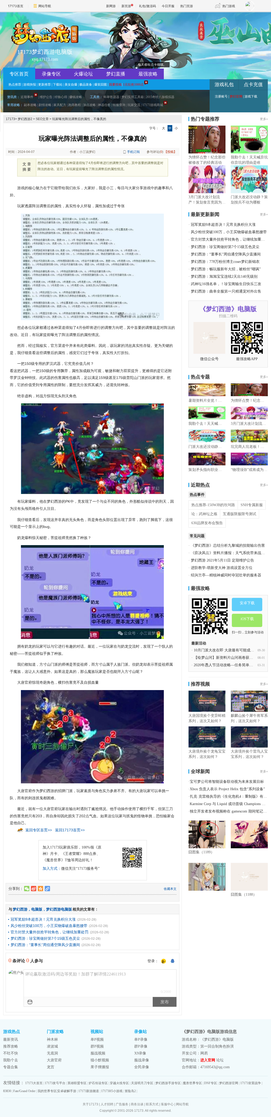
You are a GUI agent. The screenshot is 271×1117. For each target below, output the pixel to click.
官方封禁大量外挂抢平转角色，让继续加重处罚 (49, 932)
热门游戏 (228, 6)
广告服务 (122, 1104)
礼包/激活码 (147, 6)
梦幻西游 (20, 909)
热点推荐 (14, 84)
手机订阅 (133, 152)
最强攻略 (147, 74)
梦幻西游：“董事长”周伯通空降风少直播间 (45, 945)
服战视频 (98, 1053)
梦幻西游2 (25, 119)
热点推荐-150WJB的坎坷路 (213, 505)
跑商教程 (74, 105)
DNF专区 (210, 1083)
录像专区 (51, 74)
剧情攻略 (45, 105)
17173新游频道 (88, 1091)
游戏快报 (29, 84)
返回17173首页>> (70, 830)
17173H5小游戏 (112, 1091)
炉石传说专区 (98, 1083)
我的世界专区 (47, 1091)
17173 (10, 119)
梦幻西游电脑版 (59, 909)
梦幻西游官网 (228, 1083)
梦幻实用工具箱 (132, 97)
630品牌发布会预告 (207, 523)
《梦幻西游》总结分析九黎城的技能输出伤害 (228, 546)
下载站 (57, 84)
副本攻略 (30, 105)
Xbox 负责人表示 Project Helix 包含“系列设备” (227, 789)
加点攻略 (89, 105)
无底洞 (52, 1053)
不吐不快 (10, 1053)
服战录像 (141, 1060)
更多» (264, 119)
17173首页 (15, 6)
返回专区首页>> (38, 830)
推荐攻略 (10, 1046)
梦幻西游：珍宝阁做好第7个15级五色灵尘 (45, 938)
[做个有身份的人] (164, 961)
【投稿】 (170, 152)
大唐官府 (54, 1060)
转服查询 (119, 105)
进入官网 (207, 1060)
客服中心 (167, 1104)
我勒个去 (10, 1060)
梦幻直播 (115, 74)
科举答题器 (111, 97)
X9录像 (140, 1053)
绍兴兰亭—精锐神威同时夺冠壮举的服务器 (226, 575)
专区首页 (19, 74)
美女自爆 (71, 84)
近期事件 (27, 97)
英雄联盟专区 (77, 1083)
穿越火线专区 (119, 1083)
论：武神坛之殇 (204, 514)
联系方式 (152, 1104)
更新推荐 (44, 84)
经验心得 (61, 97)
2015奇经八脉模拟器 (160, 97)
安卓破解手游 (66, 1091)
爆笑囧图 (100, 84)
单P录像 (140, 1039)
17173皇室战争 (250, 1083)
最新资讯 (10, 1039)
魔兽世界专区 (192, 1083)
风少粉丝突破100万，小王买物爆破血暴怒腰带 (49, 926)
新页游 (126, 6)
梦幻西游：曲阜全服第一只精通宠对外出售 (226, 291)
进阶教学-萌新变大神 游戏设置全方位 (221, 568)
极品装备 (85, 84)
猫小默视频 (100, 1060)
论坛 (220, 1060)
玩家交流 (134, 105)
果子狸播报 (100, 1067)
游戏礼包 (224, 84)
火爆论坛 (83, 74)
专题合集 (10, 1067)
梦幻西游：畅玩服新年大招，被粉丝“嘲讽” (226, 269)
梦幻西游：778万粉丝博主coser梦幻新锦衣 (225, 262)
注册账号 (221, 96)
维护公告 (46, 97)
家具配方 (59, 105)
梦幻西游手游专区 (168, 1083)
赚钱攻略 (75, 97)
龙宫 (50, 1067)
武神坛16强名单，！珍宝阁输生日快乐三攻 (226, 284)
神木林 (52, 1039)
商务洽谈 (137, 1104)
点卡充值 (253, 84)
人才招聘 (107, 1104)
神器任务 (104, 105)
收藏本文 (170, 889)
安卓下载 (247, 603)
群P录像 (140, 1046)
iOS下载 (247, 619)
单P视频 (97, 1039)
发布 (164, 1002)
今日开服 (168, 6)
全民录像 (141, 1067)
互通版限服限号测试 (239, 514)
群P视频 (97, 1046)
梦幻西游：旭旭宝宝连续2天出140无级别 (224, 277)
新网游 (111, 6)
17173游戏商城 (152, 105)
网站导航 (44, 6)
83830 (7, 1091)
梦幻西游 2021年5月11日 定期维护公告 (222, 560)
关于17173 (90, 1104)
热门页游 (186, 6)
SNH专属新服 (252, 505)
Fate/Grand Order (24, 1091)
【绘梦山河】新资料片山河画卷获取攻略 (227, 658)
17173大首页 (34, 1083)
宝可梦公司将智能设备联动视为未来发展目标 (227, 782)
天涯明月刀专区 (142, 1083)
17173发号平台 (55, 1083)
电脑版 (36, 909)
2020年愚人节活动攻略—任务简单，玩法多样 (231, 665)
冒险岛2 (130, 1091)
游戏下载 (251, 96)
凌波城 (52, 1046)
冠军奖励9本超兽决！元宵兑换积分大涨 (43, 919)
